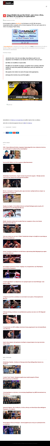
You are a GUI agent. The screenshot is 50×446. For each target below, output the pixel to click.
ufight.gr (30, 123)
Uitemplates (35, 443)
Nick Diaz (14, 127)
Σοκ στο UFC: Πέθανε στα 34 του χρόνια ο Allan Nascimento (17, 162)
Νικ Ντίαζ (18, 23)
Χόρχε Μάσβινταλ (8, 46)
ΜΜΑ (25, 123)
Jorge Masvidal (8, 127)
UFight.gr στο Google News (17, 120)
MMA (17, 17)
